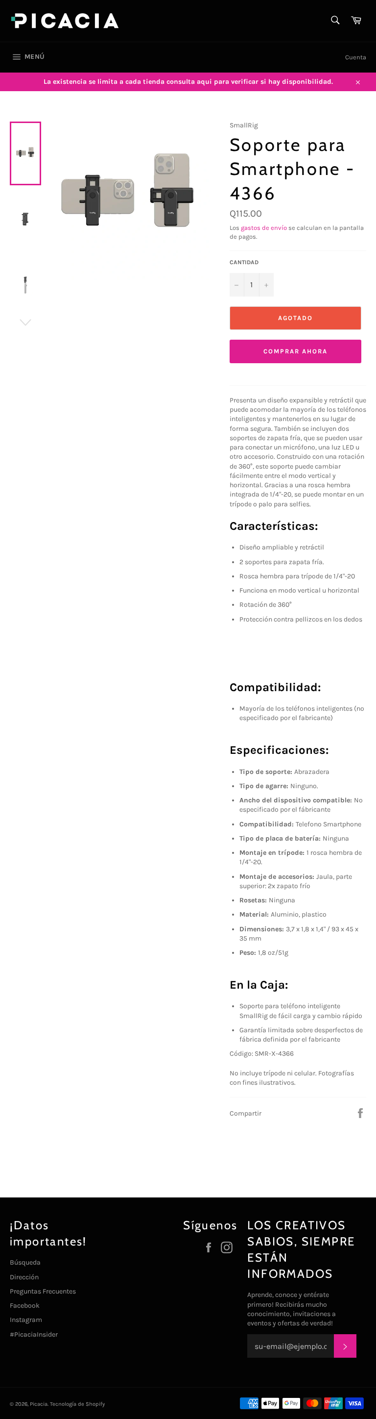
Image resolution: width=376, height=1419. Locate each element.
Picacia (38, 1404)
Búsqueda (25, 1262)
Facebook (25, 1305)
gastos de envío (264, 227)
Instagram (26, 1320)
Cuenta (355, 57)
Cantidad (244, 262)
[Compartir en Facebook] (360, 1113)
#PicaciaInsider (34, 1334)
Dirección (24, 1277)
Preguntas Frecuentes (43, 1291)
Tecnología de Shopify (77, 1404)
